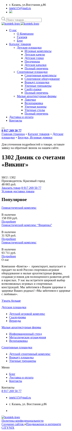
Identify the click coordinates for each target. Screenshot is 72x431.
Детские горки (34, 58)
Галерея (22, 37)
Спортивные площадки (32, 72)
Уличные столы (35, 110)
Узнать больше (11, 300)
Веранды (15, 320)
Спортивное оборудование (42, 78)
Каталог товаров (20, 44)
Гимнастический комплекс (19, 207)
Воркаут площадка (21, 357)
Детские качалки (35, 65)
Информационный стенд (25, 334)
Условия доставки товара (18, 191)
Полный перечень (36, 68)
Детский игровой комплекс (27, 313)
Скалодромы (17, 317)
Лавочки (30, 99)
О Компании (25, 33)
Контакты (15, 120)
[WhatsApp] (10, 12)
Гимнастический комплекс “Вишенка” (27, 225)
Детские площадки (29, 47)
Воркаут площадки (37, 82)
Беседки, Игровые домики (35, 137)
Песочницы (32, 61)
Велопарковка (34, 103)
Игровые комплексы (38, 51)
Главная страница (13, 134)
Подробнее (9, 221)
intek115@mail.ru (20, 8)
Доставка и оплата (21, 117)
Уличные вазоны (35, 106)
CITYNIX (8, 427)
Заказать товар (11, 187)
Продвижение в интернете (43, 424)
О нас (13, 30)
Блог (20, 40)
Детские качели (35, 54)
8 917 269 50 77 (12, 130)
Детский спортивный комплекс (29, 354)
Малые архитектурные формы (36, 96)
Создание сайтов (13, 424)
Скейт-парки (33, 89)
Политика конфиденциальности (23, 420)
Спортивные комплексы (40, 75)
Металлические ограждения (27, 337)
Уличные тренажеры (38, 85)
